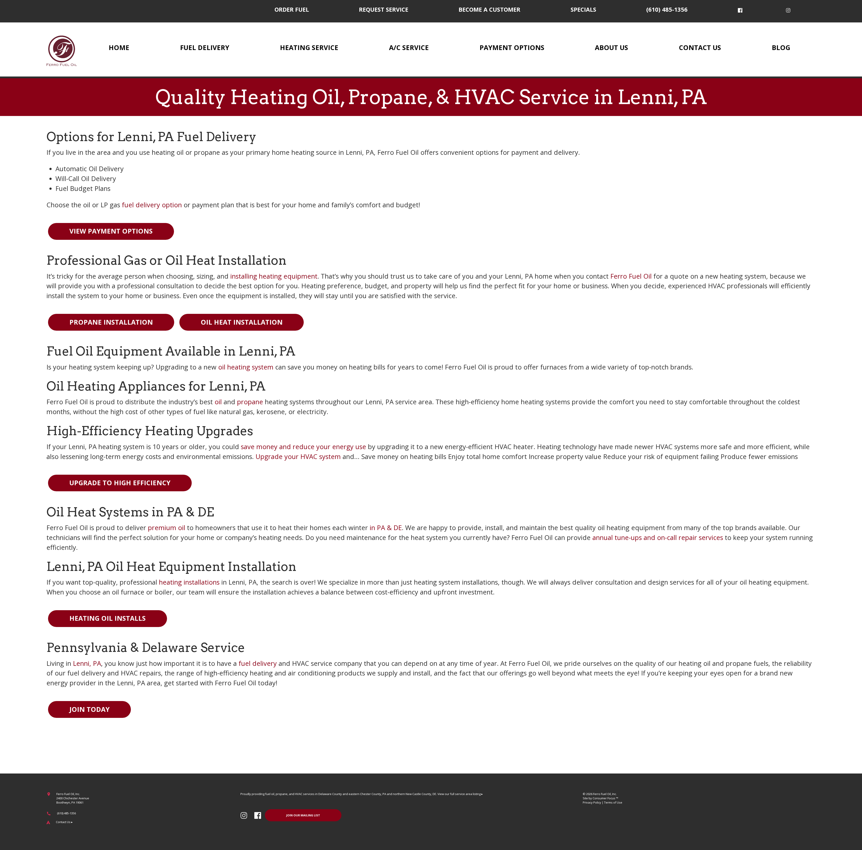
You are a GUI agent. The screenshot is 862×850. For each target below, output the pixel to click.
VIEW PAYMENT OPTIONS (111, 231)
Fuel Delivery (204, 47)
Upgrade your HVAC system (298, 456)
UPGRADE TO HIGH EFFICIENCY (119, 482)
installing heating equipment (273, 276)
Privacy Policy (592, 802)
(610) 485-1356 (667, 9)
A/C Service (409, 47)
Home (119, 47)
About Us (611, 47)
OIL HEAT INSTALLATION (242, 322)
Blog (781, 47)
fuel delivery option (152, 204)
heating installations (189, 582)
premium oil (166, 527)
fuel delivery (258, 663)
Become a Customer (489, 9)
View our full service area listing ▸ (460, 794)
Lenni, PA (87, 663)
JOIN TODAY (89, 709)
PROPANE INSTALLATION (111, 322)
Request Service (383, 9)
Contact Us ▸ (64, 822)
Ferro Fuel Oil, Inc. (605, 794)
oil (218, 401)
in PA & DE (386, 527)
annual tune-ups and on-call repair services (657, 537)
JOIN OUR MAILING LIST (303, 815)
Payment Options (511, 47)
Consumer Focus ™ (605, 798)
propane (250, 401)
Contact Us (700, 47)
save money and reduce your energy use (303, 446)
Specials (583, 9)
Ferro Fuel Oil (631, 276)
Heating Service (309, 47)
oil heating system (245, 367)
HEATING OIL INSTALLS (107, 618)
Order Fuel (292, 9)
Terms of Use (613, 802)
